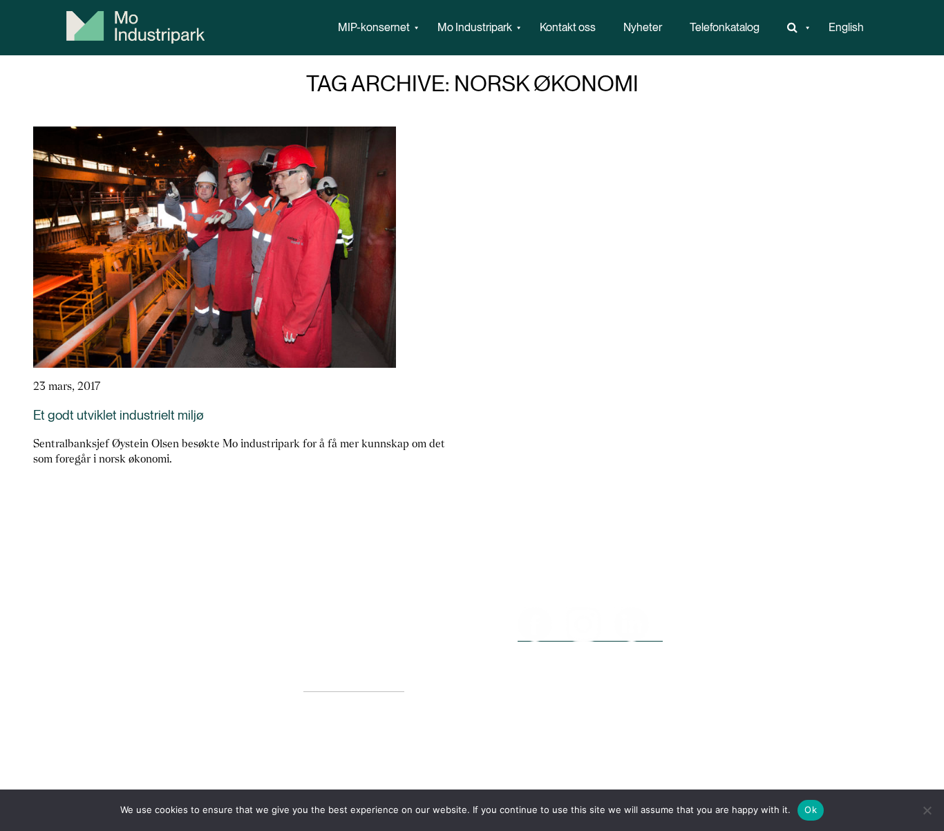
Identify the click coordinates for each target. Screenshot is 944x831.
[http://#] (794, 27)
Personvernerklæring (353, 684)
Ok (810, 809)
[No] (927, 810)
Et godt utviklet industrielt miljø (118, 415)
